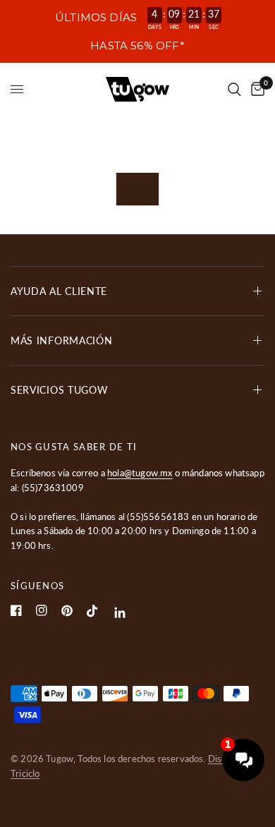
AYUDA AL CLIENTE (59, 291)
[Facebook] (16, 610)
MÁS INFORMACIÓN (62, 340)
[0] (255, 89)
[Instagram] (41, 610)
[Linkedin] (120, 613)
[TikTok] (92, 611)
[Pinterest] (67, 611)
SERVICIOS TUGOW (60, 390)
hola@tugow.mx (139, 472)
